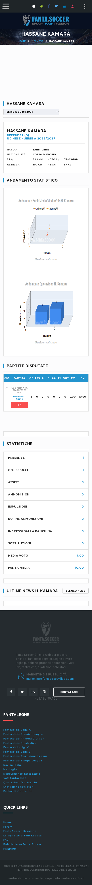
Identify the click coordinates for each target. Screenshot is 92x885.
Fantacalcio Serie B (17, 752)
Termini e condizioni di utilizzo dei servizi (46, 870)
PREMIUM (9, 849)
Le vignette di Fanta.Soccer (23, 836)
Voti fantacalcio (15, 778)
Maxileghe (10, 769)
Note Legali (65, 866)
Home (22, 41)
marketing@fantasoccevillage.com (50, 678)
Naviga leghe (12, 765)
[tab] (49, 396)
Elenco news (75, 591)
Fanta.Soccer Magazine (19, 831)
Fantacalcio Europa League (22, 761)
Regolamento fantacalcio (21, 774)
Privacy (81, 866)
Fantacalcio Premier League (23, 734)
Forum (8, 827)
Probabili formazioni (18, 791)
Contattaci (69, 692)
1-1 (20, 405)
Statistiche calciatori (18, 787)
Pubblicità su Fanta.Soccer (22, 844)
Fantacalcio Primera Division (23, 739)
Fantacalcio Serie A (17, 730)
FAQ (6, 840)
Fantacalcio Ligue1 (16, 747)
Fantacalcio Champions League (25, 756)
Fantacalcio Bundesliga (20, 743)
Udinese (37, 41)
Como (19, 399)
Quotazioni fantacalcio (20, 782)
